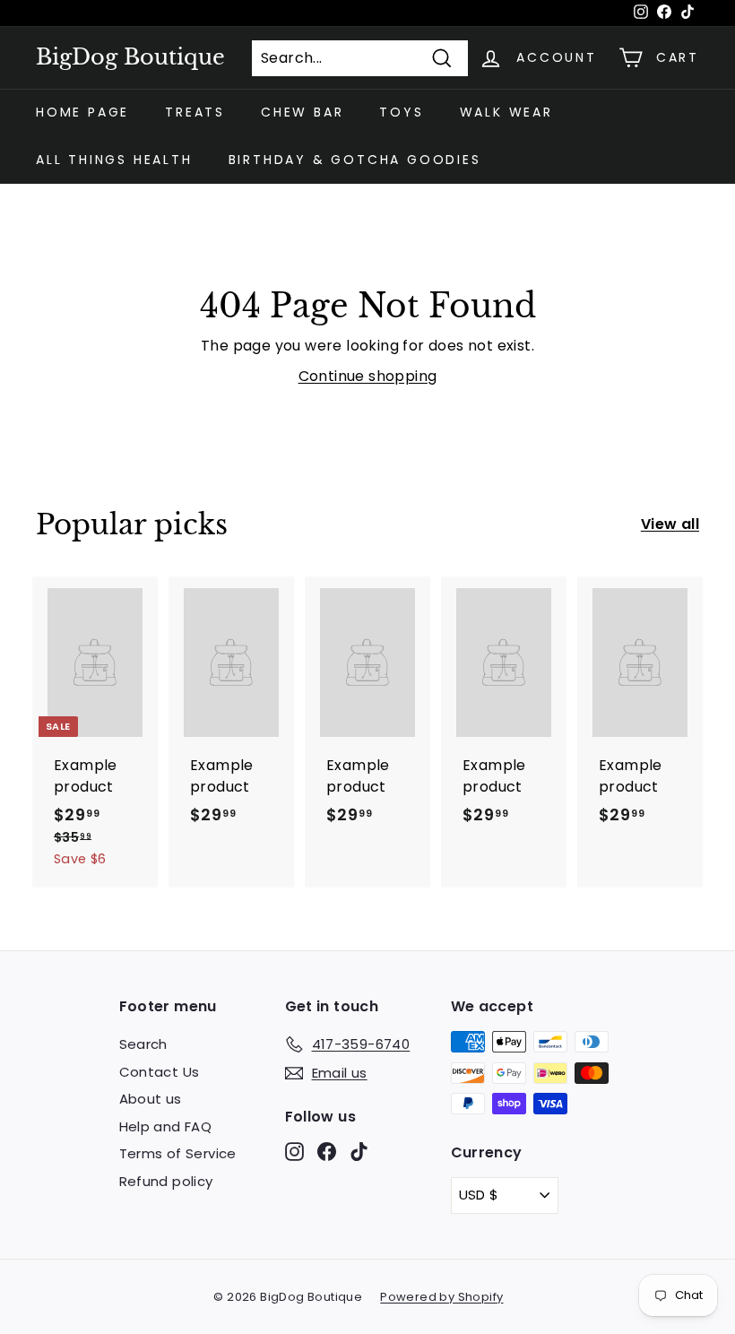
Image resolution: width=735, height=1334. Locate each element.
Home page (82, 112)
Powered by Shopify (441, 1296)
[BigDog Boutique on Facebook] (326, 1151)
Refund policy (166, 1181)
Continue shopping (367, 376)
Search (143, 1044)
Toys (401, 112)
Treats (195, 112)
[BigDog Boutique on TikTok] (359, 1151)
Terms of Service (178, 1153)
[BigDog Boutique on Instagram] (294, 1151)
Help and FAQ (165, 1126)
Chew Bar (302, 112)
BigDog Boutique (130, 57)
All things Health (114, 160)
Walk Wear (506, 112)
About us (150, 1098)
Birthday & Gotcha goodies (355, 160)
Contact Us (159, 1071)
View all (670, 524)
